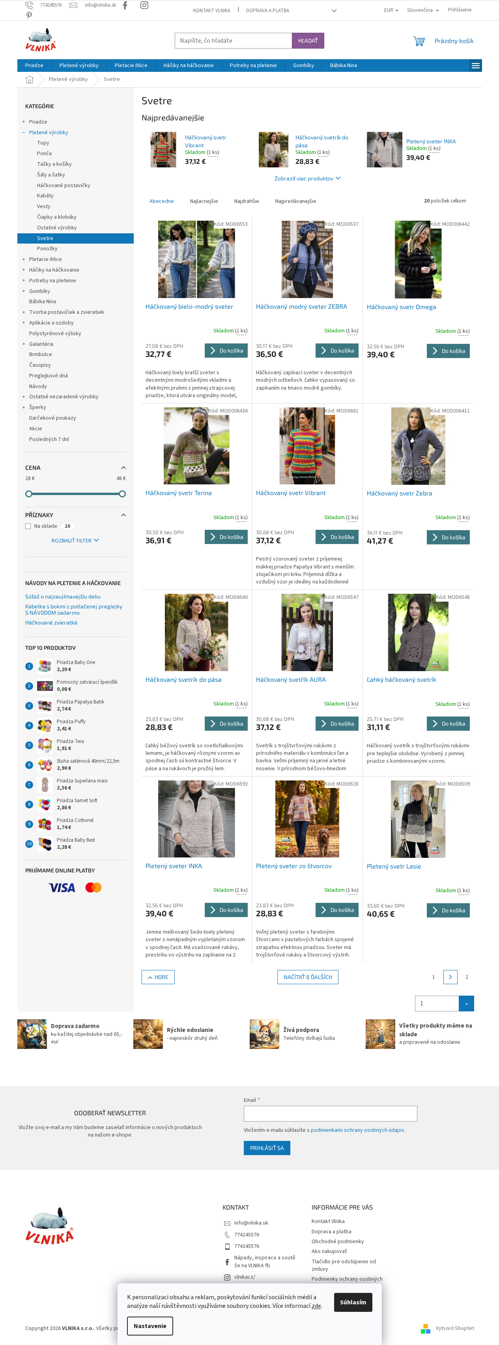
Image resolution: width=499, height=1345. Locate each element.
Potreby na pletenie (52, 281)
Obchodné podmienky (338, 1242)
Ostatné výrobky (57, 228)
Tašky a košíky (54, 164)
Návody (38, 386)
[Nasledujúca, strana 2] (450, 977)
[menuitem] (34, 65)
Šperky (37, 407)
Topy (43, 143)
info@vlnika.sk (251, 1223)
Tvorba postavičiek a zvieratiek (66, 312)
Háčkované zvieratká (51, 622)
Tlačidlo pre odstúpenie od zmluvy (344, 1265)
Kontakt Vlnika (211, 10)
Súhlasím (353, 1302)
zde (316, 1306)
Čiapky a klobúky (57, 217)
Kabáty (45, 196)
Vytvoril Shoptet (455, 1329)
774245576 (246, 1235)
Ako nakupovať (329, 1251)
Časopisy (40, 365)
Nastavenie (150, 1326)
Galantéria (41, 344)
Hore (161, 977)
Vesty (43, 206)
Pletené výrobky (48, 133)
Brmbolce (40, 354)
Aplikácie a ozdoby (51, 323)
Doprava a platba (267, 10)
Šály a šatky (51, 175)
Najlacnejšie (204, 201)
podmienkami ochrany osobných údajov (357, 1130)
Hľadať (308, 40)
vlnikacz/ (244, 1277)
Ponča (44, 154)
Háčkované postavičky (63, 185)
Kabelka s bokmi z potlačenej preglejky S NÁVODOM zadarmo (73, 609)
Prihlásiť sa (267, 1147)
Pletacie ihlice (45, 259)
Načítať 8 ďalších (308, 977)
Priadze (38, 122)
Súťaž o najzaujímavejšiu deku (63, 596)
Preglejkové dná (48, 376)
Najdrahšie (246, 201)
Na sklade (52, 526)
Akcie (35, 429)
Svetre (45, 238)
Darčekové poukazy (52, 418)
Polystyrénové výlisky (55, 334)
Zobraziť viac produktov (304, 178)
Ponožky (47, 249)
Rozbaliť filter (72, 541)
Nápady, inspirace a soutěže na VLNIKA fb (264, 1261)
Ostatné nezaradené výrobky (64, 397)
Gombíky (39, 291)
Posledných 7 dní (49, 439)
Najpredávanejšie (295, 201)
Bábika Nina (42, 302)
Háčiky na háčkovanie (54, 270)
